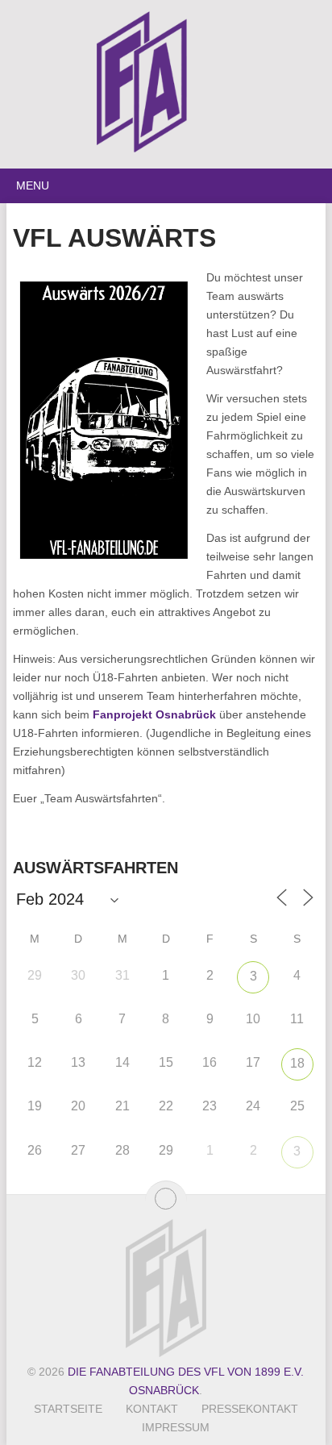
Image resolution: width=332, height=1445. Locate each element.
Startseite (68, 1408)
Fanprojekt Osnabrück (154, 714)
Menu (32, 185)
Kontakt (152, 1408)
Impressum (176, 1427)
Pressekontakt (249, 1408)
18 (297, 1063)
